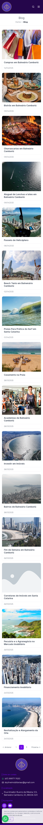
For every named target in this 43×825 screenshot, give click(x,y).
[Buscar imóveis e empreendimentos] (33, 7)
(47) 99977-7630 (12, 778)
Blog (25, 22)
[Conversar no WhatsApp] (5, 818)
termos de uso (17, 815)
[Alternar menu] (38, 6)
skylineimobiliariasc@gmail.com (20, 782)
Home (18, 22)
